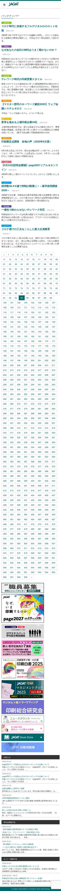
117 (11, 312)
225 (39, 374)
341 (11, 447)
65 (27, 283)
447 (25, 509)
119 (25, 312)
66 (33, 283)
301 (11, 423)
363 (53, 456)
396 (5, 480)
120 (32, 312)
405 (11, 485)
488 (32, 533)
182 (18, 350)
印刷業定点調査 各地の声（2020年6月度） (26, 141)
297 (39, 418)
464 (32, 519)
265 (39, 398)
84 (22, 293)
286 (18, 413)
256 (32, 394)
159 (25, 336)
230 (18, 379)
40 (56, 268)
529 (39, 557)
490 (46, 533)
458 (46, 514)
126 (18, 317)
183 (25, 350)
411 (53, 485)
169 (39, 341)
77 (39, 288)
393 (39, 476)
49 (51, 273)
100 (5, 302)
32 (10, 268)
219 (53, 370)
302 (18, 423)
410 (46, 485)
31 (4, 268)
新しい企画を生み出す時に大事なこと (16, 810)
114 (46, 307)
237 (11, 384)
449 (39, 509)
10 (51, 254)
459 (53, 514)
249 (39, 389)
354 (46, 451)
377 (39, 466)
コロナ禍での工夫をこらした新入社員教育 (25, 229)
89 (51, 293)
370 (46, 461)
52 (10, 278)
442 (46, 504)
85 (27, 293)
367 (25, 461)
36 (33, 268)
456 (32, 514)
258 (46, 394)
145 (39, 326)
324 (5, 437)
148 (5, 331)
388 (5, 476)
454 (18, 514)
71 (4, 288)
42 (10, 273)
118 (18, 312)
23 (16, 264)
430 (18, 500)
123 (53, 312)
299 (53, 418)
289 (39, 413)
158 (18, 336)
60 (56, 278)
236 (5, 384)
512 (32, 548)
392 (32, 476)
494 (18, 538)
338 (46, 442)
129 (39, 317)
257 (39, 394)
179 (53, 346)
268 (5, 403)
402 (46, 480)
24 (22, 264)
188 (5, 355)
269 (11, 403)
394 (46, 476)
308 (5, 427)
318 (18, 432)
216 (32, 370)
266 (46, 398)
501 (11, 543)
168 (32, 341)
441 (39, 504)
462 (18, 519)
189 (11, 355)
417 (39, 490)
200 (32, 360)
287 (25, 413)
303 (25, 423)
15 (27, 259)
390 (18, 476)
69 (51, 283)
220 (5, 374)
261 (11, 398)
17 (39, 259)
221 (11, 374)
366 (18, 461)
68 (45, 283)
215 (25, 370)
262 (18, 398)
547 (53, 567)
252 (5, 394)
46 (33, 273)
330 (46, 437)
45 (27, 273)
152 (32, 331)
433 (39, 500)
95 (27, 297)
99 (51, 297)
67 (39, 283)
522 (46, 553)
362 (46, 456)
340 (5, 447)
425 (39, 495)
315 (53, 427)
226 (46, 374)
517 (11, 553)
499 (53, 538)
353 (39, 451)
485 (11, 533)
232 (32, 379)
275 (53, 403)
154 (46, 331)
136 (32, 321)
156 (5, 336)
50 (56, 273)
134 (18, 321)
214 (18, 370)
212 (5, 370)
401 (39, 480)
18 (45, 259)
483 (53, 528)
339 (53, 442)
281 (39, 408)
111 (25, 307)
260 (5, 398)
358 (18, 456)
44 (22, 273)
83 (16, 293)
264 (32, 398)
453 (11, 514)
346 (46, 447)
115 (53, 307)
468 (5, 524)
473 (39, 524)
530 (46, 557)
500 (5, 543)
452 (5, 514)
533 (11, 562)
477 (11, 528)
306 (46, 423)
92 (10, 297)
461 (11, 519)
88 (45, 293)
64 (22, 283)
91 (4, 297)
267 (53, 398)
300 (5, 423)
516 (5, 553)
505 (39, 543)
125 (11, 317)
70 (56, 283)
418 (46, 490)
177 (39, 346)
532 (5, 562)
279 (25, 408)
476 (5, 528)
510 (18, 548)
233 (39, 379)
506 (46, 543)
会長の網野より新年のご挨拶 (13, 788)
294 (18, 418)
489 (39, 533)
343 (25, 447)
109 (11, 307)
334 (18, 442)
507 (53, 543)
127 (25, 317)
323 (53, 432)
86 (33, 293)
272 (32, 403)
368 (32, 461)
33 (16, 268)
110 (18, 307)
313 (39, 427)
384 (32, 471)
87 (39, 293)
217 (39, 370)
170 (46, 341)
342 (18, 447)
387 (53, 471)
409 (39, 485)
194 (46, 355)
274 (46, 403)
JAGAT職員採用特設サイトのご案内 (16, 798)
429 (11, 500)
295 (25, 418)
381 (11, 471)
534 (18, 562)
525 (11, 557)
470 (18, 524)
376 (32, 466)
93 (16, 297)
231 (25, 379)
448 (32, 509)
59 (51, 278)
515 (53, 548)
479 (25, 528)
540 (5, 567)
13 (16, 259)
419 (53, 490)
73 (16, 288)
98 (45, 297)
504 (32, 543)
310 (18, 427)
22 (10, 264)
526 (18, 557)
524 (5, 557)
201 (39, 360)
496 (32, 538)
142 (18, 326)
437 (11, 504)
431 (25, 500)
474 (46, 524)
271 (25, 403)
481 (39, 528)
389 (11, 476)
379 (53, 466)
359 (25, 456)
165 (11, 341)
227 (53, 374)
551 (25, 572)
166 (18, 341)
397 (11, 480)
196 (5, 360)
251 (53, 389)
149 (11, 331)
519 (25, 553)
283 (53, 408)
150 (18, 331)
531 (53, 557)
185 (39, 350)
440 (32, 504)
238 (18, 384)
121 (39, 312)
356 (5, 456)
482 (46, 528)
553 (39, 572)
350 (18, 451)
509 (11, 548)
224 (32, 374)
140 (5, 326)
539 (53, 562)
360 (32, 456)
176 (32, 346)
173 (11, 346)
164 (5, 341)
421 (11, 495)
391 (25, 476)
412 (5, 490)
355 (53, 451)
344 (32, 447)
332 (5, 442)
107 (53, 302)
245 (11, 389)
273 (39, 403)
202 (46, 360)
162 (46, 336)
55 (27, 278)
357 (11, 456)
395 (53, 476)
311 (25, 427)
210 (46, 365)
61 (4, 283)
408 (32, 485)
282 (46, 408)
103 (25, 302)
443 (53, 504)
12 (10, 259)
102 (18, 302)
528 (32, 557)
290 (46, 413)
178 (46, 346)
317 (11, 432)
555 (53, 572)
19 (51, 259)
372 (5, 466)
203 (53, 360)
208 (32, 365)
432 (32, 500)
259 (53, 394)
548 (5, 572)
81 (4, 293)
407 (25, 485)
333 (11, 442)
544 (32, 567)
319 (25, 432)
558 (18, 577)
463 (25, 519)
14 (22, 259)
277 (11, 408)
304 (32, 423)
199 (25, 360)
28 (45, 264)
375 (25, 466)
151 (25, 331)
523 (53, 553)
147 (53, 326)
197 (11, 360)
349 (11, 451)
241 (39, 384)
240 (32, 384)
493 (11, 538)
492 (5, 538)
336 (32, 442)
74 (22, 288)
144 (32, 326)
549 (11, 572)
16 (33, 259)
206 (18, 365)
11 (4, 259)
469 (11, 524)
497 (39, 538)
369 (39, 461)
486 (18, 533)
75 (27, 288)
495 (25, 538)
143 (25, 326)
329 (39, 437)
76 (33, 288)
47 (39, 273)
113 (39, 307)
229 (11, 379)
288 (32, 413)
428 (5, 500)
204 (5, 365)
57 (39, 278)
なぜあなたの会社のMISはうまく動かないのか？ (29, 50)
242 (46, 384)
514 (46, 548)
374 (18, 466)
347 (53, 447)
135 (25, 321)
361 (39, 456)
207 (25, 365)
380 (5, 471)
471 (25, 524)
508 (5, 548)
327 (25, 437)
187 (53, 350)
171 (53, 341)
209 (39, 365)
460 (5, 519)
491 (53, 533)
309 (11, 427)
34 (22, 268)
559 (25, 577)
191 (25, 355)
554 (46, 572)
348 (5, 451)
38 (45, 268)
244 (5, 389)
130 (46, 317)
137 (39, 321)
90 (56, 293)
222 (18, 374)
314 (46, 427)
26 (33, 264)
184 (32, 350)
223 (25, 374)
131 (53, 317)
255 (25, 394)
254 (18, 394)
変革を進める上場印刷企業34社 (19, 122)
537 (39, 562)
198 (18, 360)
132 (5, 321)
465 (39, 519)
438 (18, 504)
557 (11, 577)
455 (25, 514)
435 (53, 500)
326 (18, 437)
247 (25, 389)
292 (5, 418)
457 (39, 514)
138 (46, 321)
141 (11, 326)
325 (11, 437)
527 (25, 557)
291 (53, 413)
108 (5, 307)
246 (18, 389)
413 (11, 490)
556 (5, 577)
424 (32, 495)
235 (53, 379)
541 (11, 567)
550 (18, 572)
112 (32, 307)
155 (53, 331)
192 (32, 355)
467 (53, 519)
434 (46, 500)
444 (5, 509)
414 (18, 490)
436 (5, 504)
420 (5, 495)
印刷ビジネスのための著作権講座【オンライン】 (21, 866)
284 (5, 413)
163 (53, 336)
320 (32, 432)
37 (39, 268)
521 (39, 553)
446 (18, 509)
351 (25, 451)
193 (39, 355)
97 (39, 297)
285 (11, 413)
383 (25, 471)
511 (25, 548)
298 (46, 418)
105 (39, 302)
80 (56, 288)
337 (39, 442)
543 (25, 567)
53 (16, 278)
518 (18, 553)
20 (56, 259)
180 (5, 350)
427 (53, 495)
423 (25, 495)
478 (18, 528)
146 (46, 326)
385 (39, 471)
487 (25, 533)
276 (5, 408)
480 (32, 528)
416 (32, 490)
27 (39, 264)
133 (11, 321)
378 (46, 466)
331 (53, 437)
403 (53, 480)
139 (53, 321)
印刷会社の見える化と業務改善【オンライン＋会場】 (22, 878)
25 (27, 264)
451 (53, 509)
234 (46, 379)
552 (32, 572)
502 (18, 543)
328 (32, 437)
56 (33, 278)
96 (33, 297)
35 (27, 268)
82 (10, 293)
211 (53, 365)
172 (5, 346)
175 (25, 346)
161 (39, 336)
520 (32, 553)
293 (11, 418)
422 (18, 495)
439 (25, 504)
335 (25, 442)
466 (46, 519)
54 (22, 278)
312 (32, 427)
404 (5, 485)
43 (16, 273)
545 (39, 567)
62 (10, 283)
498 (46, 538)
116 (5, 312)
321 (39, 432)
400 (32, 480)
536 (32, 562)
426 (46, 495)
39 (51, 268)
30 (56, 264)
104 (32, 302)
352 (32, 451)
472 (32, 524)
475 (53, 524)
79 (51, 288)
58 (45, 278)
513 (39, 548)
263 (25, 398)
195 (53, 355)
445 (11, 509)
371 (53, 461)
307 (53, 423)
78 (45, 288)
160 (32, 336)
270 (18, 403)
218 (46, 370)
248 (32, 389)
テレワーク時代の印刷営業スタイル (21, 79)
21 (4, 264)
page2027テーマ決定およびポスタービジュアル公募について (25, 764)
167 (25, 341)
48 (45, 273)
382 (18, 471)
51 (4, 278)
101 (11, 302)
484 (5, 533)
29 (51, 264)
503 (25, 543)
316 (5, 432)
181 (11, 350)
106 (46, 302)
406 (18, 485)
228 (5, 379)
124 (5, 317)
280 (32, 408)
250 (46, 389)
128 (32, 317)
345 (39, 447)
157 (11, 336)
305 (39, 423)
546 (46, 567)
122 (46, 312)
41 (4, 273)
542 (18, 567)
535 (25, 562)
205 (11, 365)
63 (16, 283)
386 (46, 471)
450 (46, 509)
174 (18, 346)
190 (18, 355)
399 (25, 480)
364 (5, 461)
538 (46, 562)
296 (32, 418)
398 (18, 480)
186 (46, 350)
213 (11, 370)
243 (53, 384)
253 (11, 394)
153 (39, 331)
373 (11, 466)
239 (25, 384)
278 (18, 408)
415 (25, 490)
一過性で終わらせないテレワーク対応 (23, 209)
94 (22, 297)
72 (10, 288)
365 (11, 461)
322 (46, 432)
